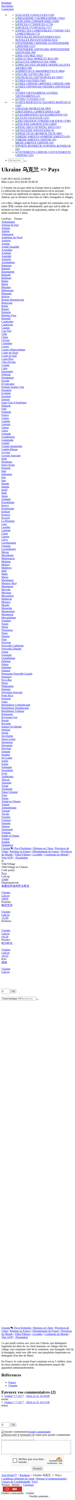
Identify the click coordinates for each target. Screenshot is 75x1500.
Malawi (5, 564)
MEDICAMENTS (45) (57, 136)
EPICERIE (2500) (49, 21)
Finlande (6, 411)
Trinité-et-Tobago (11, 801)
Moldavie (6, 598)
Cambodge (7, 321)
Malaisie (6, 561)
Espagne (6, 396)
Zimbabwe (7, 845)
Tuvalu (5, 813)
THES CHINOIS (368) (57, 83)
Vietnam (6, 832)
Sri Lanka (6, 757)
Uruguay (6, 820)
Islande (5, 486)
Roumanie (7, 714)
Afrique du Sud (9, 224)
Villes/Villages (23, 854)
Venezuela (7, 829)
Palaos (5, 664)
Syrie (4, 773)
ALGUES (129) (45, 15)
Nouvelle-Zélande (11, 648)
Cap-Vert (6, 330)
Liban (4, 533)
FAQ (35, 1481)
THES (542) (39, 80)
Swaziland (7, 770)
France (5, 415)
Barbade (6, 274)
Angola (5, 243)
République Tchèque (12, 711)
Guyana (5, 452)
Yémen (5, 838)
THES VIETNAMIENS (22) (36, 94)
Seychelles (7, 736)
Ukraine (5, 817)
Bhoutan (6, 287)
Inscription (7, 6)
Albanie (5, 228)
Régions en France (20, 851)
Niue (4, 639)
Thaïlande (6, 788)
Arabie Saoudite (10, 246)
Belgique (6, 277)
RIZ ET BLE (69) (48, 58)
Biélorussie (7, 290)
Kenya (5, 505)
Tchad (4, 785)
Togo (4, 795)
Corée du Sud (9, 355)
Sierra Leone (8, 739)
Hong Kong (8, 464)
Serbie (4, 732)
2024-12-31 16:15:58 (38, 1402)
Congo (5, 346)
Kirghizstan (7, 508)
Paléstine (6, 667)
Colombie (6, 343)
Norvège (6, 642)
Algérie (5, 231)
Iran (3, 477)
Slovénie (6, 748)
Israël (4, 489)
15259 (4, 917)
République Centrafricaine (15, 704)
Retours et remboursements (51, 1478)
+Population (21, 857)
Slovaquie (6, 745)
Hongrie (5, 468)
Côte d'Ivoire (8, 362)
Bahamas (6, 265)
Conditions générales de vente (17, 1478)
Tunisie (5, 804)
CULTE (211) (41, 117)
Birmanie (6, 293)
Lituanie (5, 545)
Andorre (6, 240)
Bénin (4, 284)
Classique (28, 1484)
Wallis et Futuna (10, 835)
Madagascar (8, 558)
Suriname (6, 767)
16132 (4, 955)
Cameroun (7, 324)
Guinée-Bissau (9, 449)
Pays (4, 873)
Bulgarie (6, 312)
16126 (4, 936)
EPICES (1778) (44, 24)
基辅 (4, 962)
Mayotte (5, 589)
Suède (4, 760)
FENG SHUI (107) (50, 127)
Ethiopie (6, 405)
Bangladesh (7, 271)
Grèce (4, 430)
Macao (5, 552)
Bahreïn (5, 268)
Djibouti (5, 374)
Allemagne (7, 234)
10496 (4, 879)
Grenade (6, 433)
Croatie (5, 365)
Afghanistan (8, 221)
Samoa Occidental (11, 726)
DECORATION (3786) (57, 120)
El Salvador (7, 383)
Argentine (6, 249)
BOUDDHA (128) (49, 111)
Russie (5, 720)
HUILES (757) (43, 27)
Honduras (6, 461)
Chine (4, 337)
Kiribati (5, 511)
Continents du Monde (56, 854)
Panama (5, 670)
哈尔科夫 (7, 943)
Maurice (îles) (9, 583)
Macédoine (7, 555)
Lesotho (5, 527)
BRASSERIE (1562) (53, 18)
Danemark (7, 371)
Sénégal (5, 729)
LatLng (5, 895)
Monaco (5, 602)
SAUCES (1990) (46, 61)
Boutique (6, 2)
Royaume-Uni (9, 717)
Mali (3, 570)
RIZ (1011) (37, 55)
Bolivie (5, 296)
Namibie (6, 620)
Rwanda (6, 723)
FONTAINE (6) (45, 130)
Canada (5, 327)
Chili (4, 334)
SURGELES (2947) (52, 77)
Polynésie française (11, 692)
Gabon (5, 418)
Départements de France (45, 851)
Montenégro (8, 611)
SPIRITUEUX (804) (53, 71)
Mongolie (6, 608)
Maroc (5, 577)
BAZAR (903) (43, 108)
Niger (4, 633)
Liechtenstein (8, 542)
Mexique (6, 592)
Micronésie (7, 595)
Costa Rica (7, 358)
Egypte (5, 380)
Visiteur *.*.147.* (14, 1396)
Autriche (6, 259)
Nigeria (5, 636)
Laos (4, 524)
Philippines (7, 686)
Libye (4, 539)
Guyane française (11, 455)
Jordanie (6, 499)
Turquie (5, 810)
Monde (5, 605)
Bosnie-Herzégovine (12, 299)
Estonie (5, 399)
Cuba (4, 368)
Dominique (7, 377)
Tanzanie (6, 782)
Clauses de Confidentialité (15, 1481)
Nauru (4, 623)
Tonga (4, 798)
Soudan (5, 754)
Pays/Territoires (22, 848)
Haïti (4, 458)
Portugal (6, 698)
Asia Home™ (9, 1475)
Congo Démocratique (13, 349)
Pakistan (6, 661)
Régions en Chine (43, 848)
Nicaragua (7, 630)
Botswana (6, 302)
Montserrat (7, 614)
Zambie (5, 841)
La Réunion (7, 521)
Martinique (7, 580)
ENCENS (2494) (47, 124)
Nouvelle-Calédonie (12, 645)
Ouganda (6, 654)
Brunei (5, 309)
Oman (4, 651)
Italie (4, 492)
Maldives (6, 567)
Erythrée (6, 393)
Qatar (4, 701)
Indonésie (6, 474)
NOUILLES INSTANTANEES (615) (36, 39)
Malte (4, 573)
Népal (4, 626)
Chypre (5, 340)
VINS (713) (38, 99)
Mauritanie (7, 586)
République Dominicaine (15, 707)
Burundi (5, 318)
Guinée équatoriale (11, 446)
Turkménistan (8, 807)
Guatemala (7, 439)
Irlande (5, 483)
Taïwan (5, 779)
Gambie (5, 421)
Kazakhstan (7, 502)
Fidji (3, 408)
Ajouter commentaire (39, 1431)
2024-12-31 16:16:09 (38, 1396)
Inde (3, 471)
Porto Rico (7, 695)
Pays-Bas (6, 679)
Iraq (3, 480)
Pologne (5, 689)
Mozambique (8, 617)
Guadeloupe (8, 436)
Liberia (5, 536)
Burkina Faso (8, 315)
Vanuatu (5, 823)
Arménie (6, 253)
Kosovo (5, 514)
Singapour (7, 742)
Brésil (4, 306)
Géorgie (5, 424)
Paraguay (6, 676)
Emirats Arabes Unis (12, 387)
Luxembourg (8, 549)
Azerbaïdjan (8, 262)
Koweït (5, 517)
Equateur (6, 390)
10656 (4, 898)
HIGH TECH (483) (51, 133)
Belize (4, 281)
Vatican (5, 826)
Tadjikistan (7, 776)
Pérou (4, 683)
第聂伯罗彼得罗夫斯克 (15, 885)
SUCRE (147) (42, 74)
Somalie (5, 751)
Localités (37, 854)
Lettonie (5, 530)
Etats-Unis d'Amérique (14, 402)
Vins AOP (7, 857)
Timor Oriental (9, 792)
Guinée (5, 443)
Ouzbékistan (8, 658)
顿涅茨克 (7, 905)
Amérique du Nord (11, 237)
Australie (6, 256)
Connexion (7, 9)
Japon (4, 496)
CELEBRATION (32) (55, 114)
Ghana (5, 427)
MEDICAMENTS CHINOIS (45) (34, 142)
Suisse (4, 764)
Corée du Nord (9, 352)
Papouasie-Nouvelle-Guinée (16, 673)
